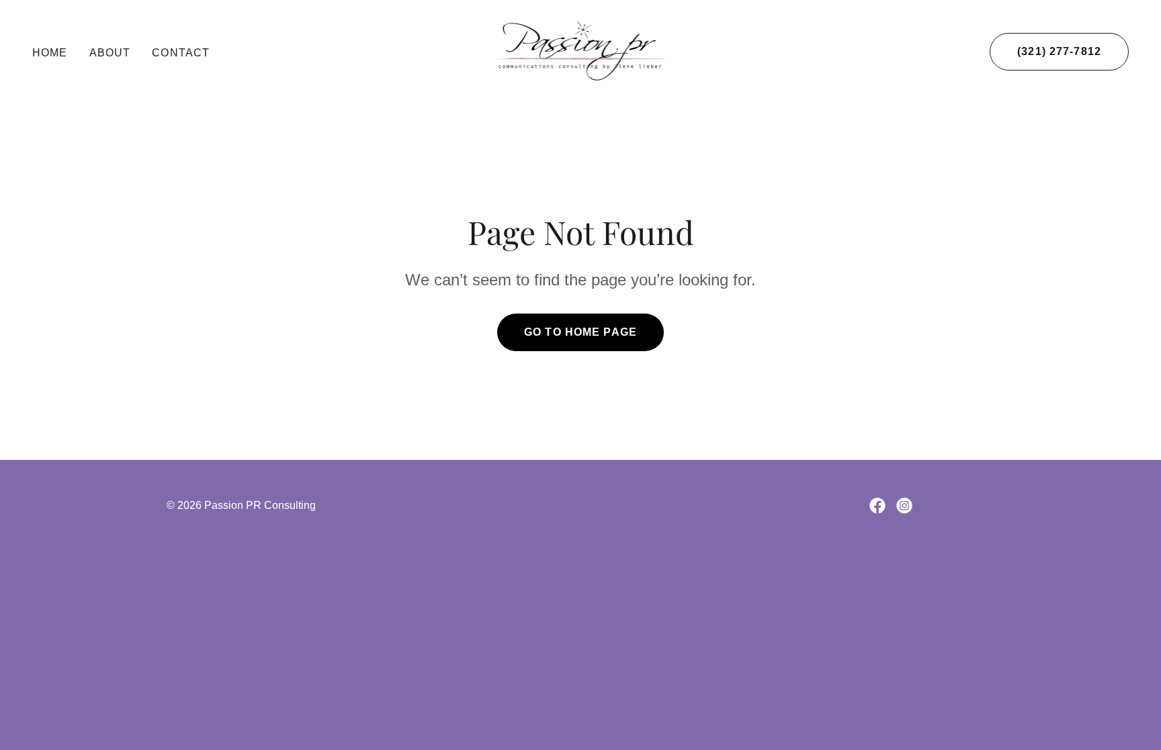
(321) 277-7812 (1059, 51)
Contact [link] (181, 52)
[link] (581, 50)
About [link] (110, 52)
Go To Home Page (580, 332)
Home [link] (50, 52)
